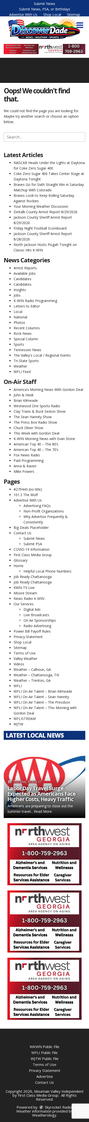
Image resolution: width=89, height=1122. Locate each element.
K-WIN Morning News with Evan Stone (44, 438)
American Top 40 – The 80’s (36, 444)
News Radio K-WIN (29, 598)
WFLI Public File (44, 1052)
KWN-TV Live (24, 587)
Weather (20, 366)
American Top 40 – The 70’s (36, 449)
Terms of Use (25, 653)
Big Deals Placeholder (31, 527)
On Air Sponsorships (39, 620)
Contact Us (22, 533)
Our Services (24, 604)
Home (18, 565)
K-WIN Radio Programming (35, 300)
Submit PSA (32, 544)
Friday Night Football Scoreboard (40, 228)
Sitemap (73, 14)
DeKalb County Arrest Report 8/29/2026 (45, 211)
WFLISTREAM (25, 718)
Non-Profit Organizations (43, 511)
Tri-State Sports (26, 360)
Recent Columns (27, 328)
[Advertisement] (44, 49)
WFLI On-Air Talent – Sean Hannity (41, 696)
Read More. (43, 811)
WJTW (18, 724)
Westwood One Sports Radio (37, 406)
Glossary (20, 560)
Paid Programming (29, 460)
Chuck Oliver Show (28, 427)
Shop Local (52, 14)
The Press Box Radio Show (35, 422)
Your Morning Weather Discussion (41, 206)
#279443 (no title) (28, 489)
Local (18, 311)
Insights (20, 289)
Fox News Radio (27, 455)
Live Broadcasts (36, 614)
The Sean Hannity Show (33, 416)
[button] (79, 25)
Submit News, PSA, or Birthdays (44, 9)
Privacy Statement (28, 636)
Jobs (17, 295)
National (20, 317)
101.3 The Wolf (26, 494)
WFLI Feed (22, 371)
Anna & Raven (25, 466)
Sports (19, 344)
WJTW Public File (45, 1058)
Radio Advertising (37, 625)
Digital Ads (32, 609)
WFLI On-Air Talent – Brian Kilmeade (43, 691)
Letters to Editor (27, 306)
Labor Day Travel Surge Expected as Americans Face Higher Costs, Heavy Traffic (41, 794)
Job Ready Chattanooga (33, 576)
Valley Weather (25, 658)
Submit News (44, 3)
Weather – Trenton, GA (32, 680)
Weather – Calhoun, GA (32, 669)
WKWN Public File (44, 1046)
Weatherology (44, 1115)
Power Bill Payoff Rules (32, 631)
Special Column (26, 339)
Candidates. (23, 284)
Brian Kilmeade (26, 400)
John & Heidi (23, 395)
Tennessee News (27, 349)
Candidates (22, 278)
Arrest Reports (25, 268)
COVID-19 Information (31, 549)
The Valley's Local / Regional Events (42, 355)
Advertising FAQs (37, 505)
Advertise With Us (23, 14)
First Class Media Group (33, 554)
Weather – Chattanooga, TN (36, 675)
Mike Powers (24, 471)
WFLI (18, 685)
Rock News (23, 333)
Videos (19, 664)
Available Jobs (25, 273)
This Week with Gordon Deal (36, 433)
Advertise (44, 1076)
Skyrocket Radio (58, 1107)
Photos (19, 322)
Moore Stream (25, 593)
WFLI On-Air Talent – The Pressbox (42, 702)
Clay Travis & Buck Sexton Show (40, 411)
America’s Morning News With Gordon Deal (48, 389)
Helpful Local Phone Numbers (47, 571)
